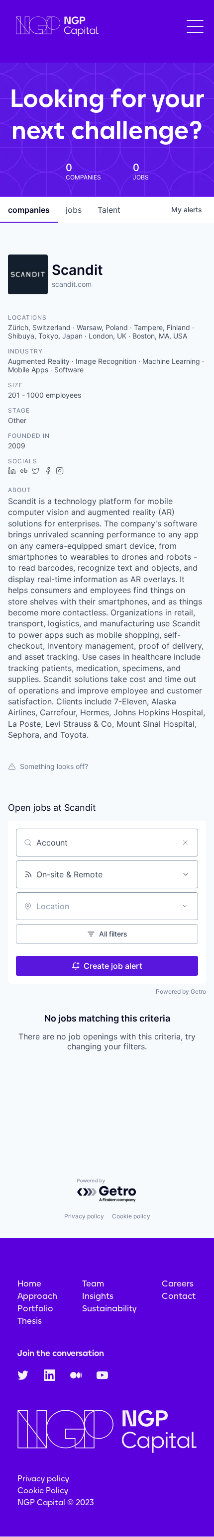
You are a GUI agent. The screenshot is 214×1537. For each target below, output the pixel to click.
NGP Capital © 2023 (55, 1502)
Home (29, 1283)
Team (93, 1283)
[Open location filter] (185, 906)
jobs (74, 210)
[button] (195, 26)
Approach (37, 1295)
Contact (179, 1295)
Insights (97, 1295)
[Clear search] (185, 843)
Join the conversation (60, 1353)
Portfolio (35, 1308)
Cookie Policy (42, 1490)
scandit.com (72, 284)
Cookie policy (131, 1216)
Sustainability (109, 1308)
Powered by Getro (181, 991)
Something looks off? (54, 766)
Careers (178, 1283)
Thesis (29, 1320)
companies (29, 210)
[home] (55, 26)
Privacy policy (84, 1216)
